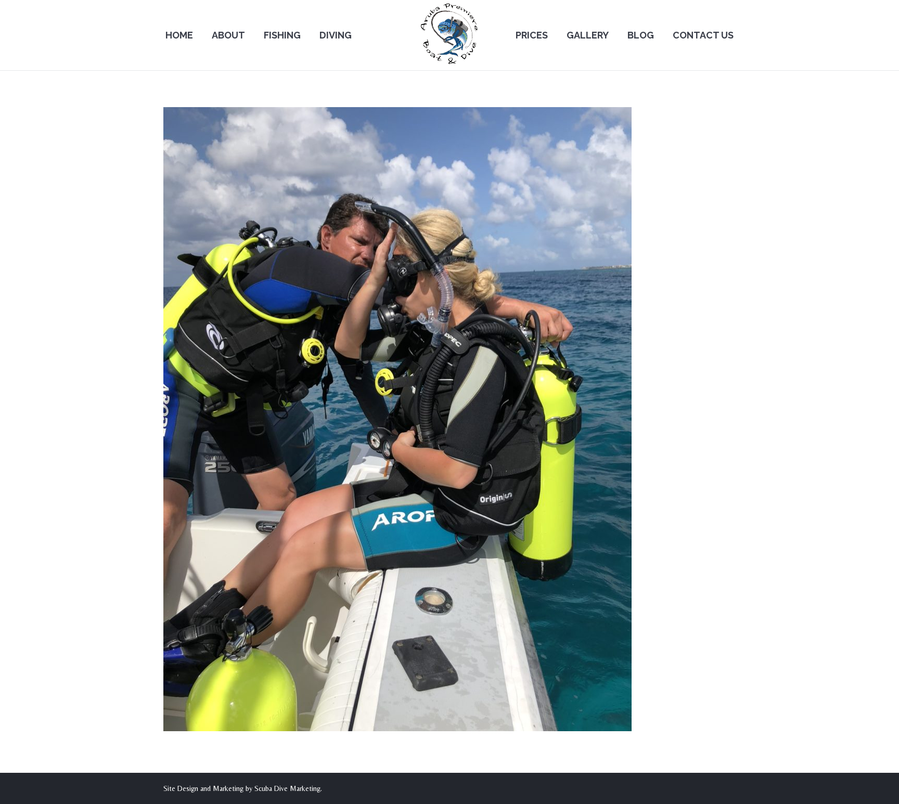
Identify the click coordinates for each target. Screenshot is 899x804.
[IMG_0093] (449, 419)
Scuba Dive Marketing (287, 788)
